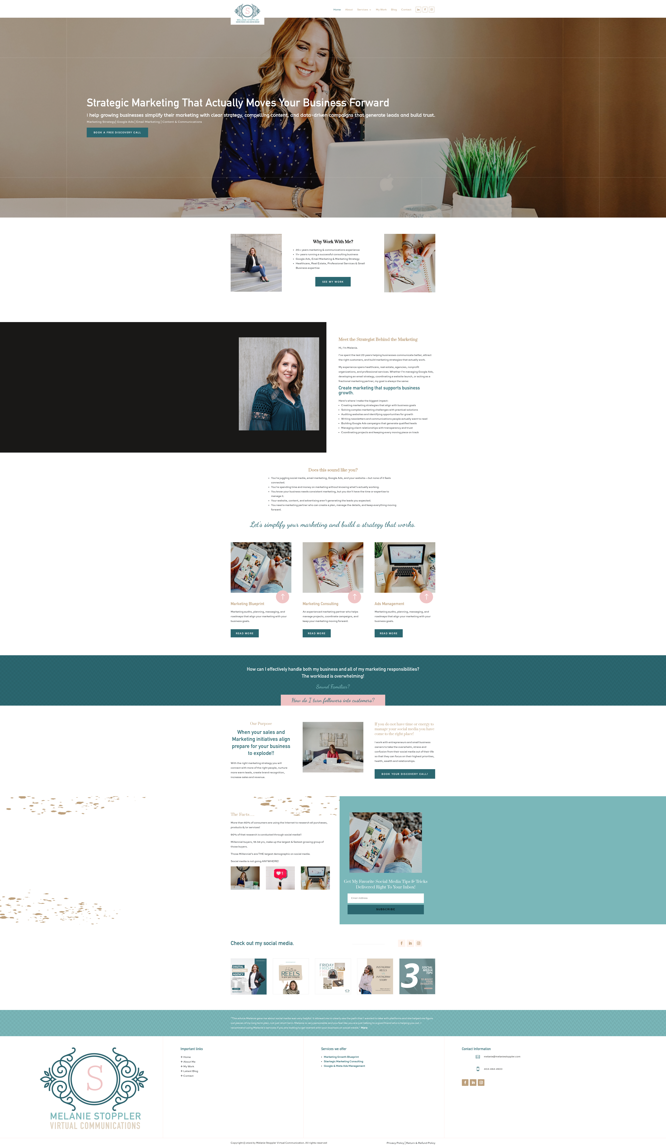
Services (362, 10)
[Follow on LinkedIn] (410, 943)
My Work (381, 10)
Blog (394, 10)
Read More (245, 633)
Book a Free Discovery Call (117, 132)
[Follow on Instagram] (418, 943)
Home (337, 10)
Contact (406, 10)
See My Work (333, 281)
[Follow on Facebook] (401, 943)
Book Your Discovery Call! (405, 773)
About (349, 10)
